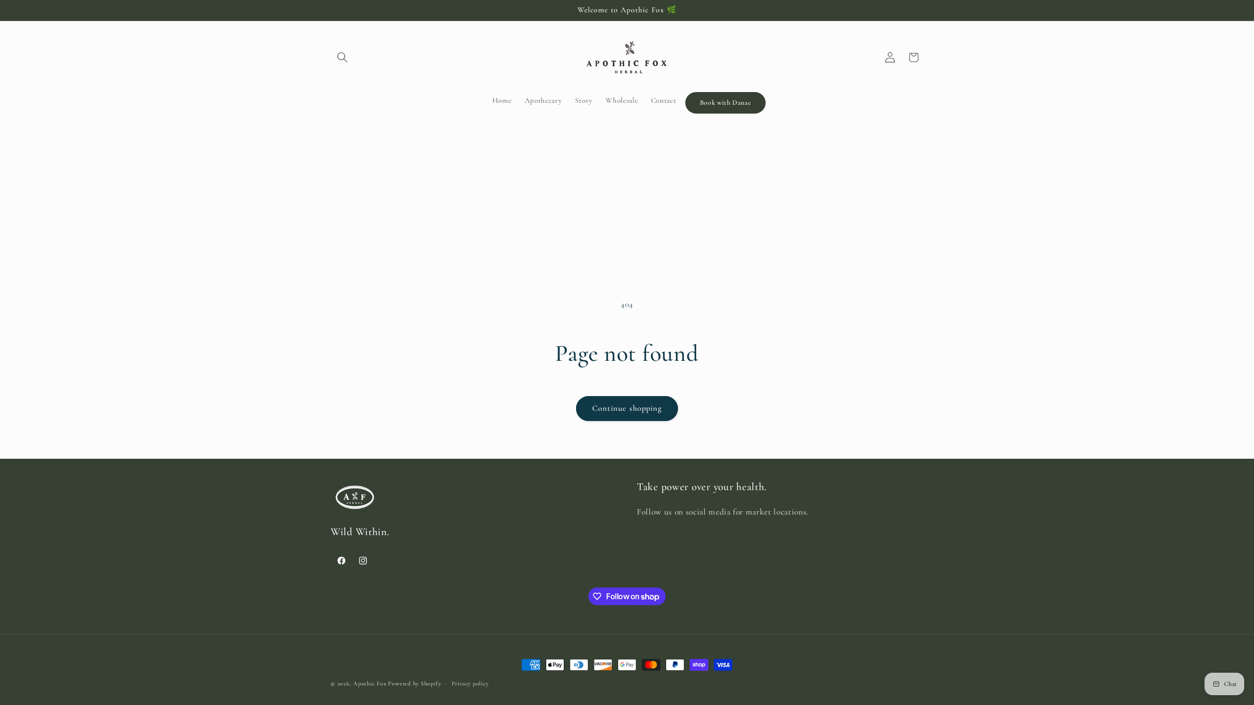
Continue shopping (627, 408)
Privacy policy (470, 683)
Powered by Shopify (414, 683)
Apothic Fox (369, 683)
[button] (342, 57)
